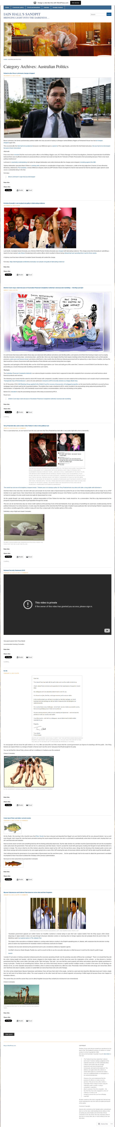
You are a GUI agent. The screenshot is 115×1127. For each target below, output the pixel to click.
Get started (75, 3)
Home (7, 7)
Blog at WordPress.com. (10, 1045)
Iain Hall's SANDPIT (22, 14)
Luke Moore (21, 253)
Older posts (9, 1034)
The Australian (22, 167)
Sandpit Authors (58, 7)
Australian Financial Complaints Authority (18, 373)
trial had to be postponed (25, 146)
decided (13, 391)
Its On (5, 671)
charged (60, 251)
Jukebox (46, 7)
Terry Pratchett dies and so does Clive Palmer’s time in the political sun (26, 426)
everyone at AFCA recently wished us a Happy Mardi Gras (59, 381)
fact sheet (106, 1054)
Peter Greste (39, 836)
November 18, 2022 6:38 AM (12, 205)
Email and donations (33, 7)
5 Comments (24, 572)
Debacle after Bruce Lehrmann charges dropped (19, 73)
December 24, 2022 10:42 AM (12, 75)
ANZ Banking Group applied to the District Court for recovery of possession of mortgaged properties (48, 384)
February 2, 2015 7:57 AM (11, 820)
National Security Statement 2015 (14, 570)
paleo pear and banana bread (19, 359)
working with (35, 165)
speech (54, 146)
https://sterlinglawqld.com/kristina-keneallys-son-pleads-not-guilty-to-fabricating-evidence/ (37, 262)
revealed (17, 154)
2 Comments (22, 428)
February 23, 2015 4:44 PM (12, 572)
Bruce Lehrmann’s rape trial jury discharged (21, 177)
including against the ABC (88, 162)
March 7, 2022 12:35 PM (10, 290)
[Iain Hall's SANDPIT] (57, 39)
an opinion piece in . (30, 938)
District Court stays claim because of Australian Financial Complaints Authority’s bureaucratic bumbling (39, 399)
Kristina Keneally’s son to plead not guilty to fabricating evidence (24, 203)
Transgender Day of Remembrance (14, 381)
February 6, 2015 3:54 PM (11, 673)
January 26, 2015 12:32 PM (11, 895)
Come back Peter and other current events (17, 818)
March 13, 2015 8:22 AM (10, 428)
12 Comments (24, 820)
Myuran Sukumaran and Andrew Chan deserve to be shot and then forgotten (28, 892)
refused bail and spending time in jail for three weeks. (80, 253)
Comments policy (18, 7)
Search (109, 14)
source (10, 953)
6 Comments (24, 895)
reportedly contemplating (19, 162)
